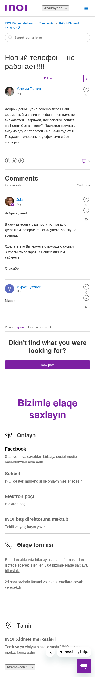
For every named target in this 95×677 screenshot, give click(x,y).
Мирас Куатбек (28, 287)
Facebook (8, 161)
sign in (19, 327)
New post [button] (47, 365)
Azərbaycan (53, 8)
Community (46, 23)
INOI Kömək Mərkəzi (19, 23)
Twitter (14, 161)
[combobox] (47, 37)
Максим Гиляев (28, 89)
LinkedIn (21, 161)
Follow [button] (48, 78)
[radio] (86, 89)
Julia (19, 200)
